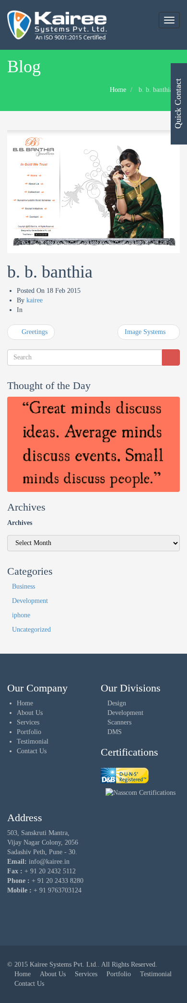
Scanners (119, 722)
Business (23, 586)
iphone (21, 615)
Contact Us (32, 751)
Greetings (33, 331)
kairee (34, 300)
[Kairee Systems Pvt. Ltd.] (125, 775)
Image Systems (146, 331)
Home (118, 89)
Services (28, 722)
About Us (30, 712)
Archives (19, 522)
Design (116, 703)
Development (30, 600)
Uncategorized (31, 629)
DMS (114, 732)
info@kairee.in (49, 861)
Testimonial (32, 741)
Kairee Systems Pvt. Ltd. (64, 964)
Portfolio (29, 732)
